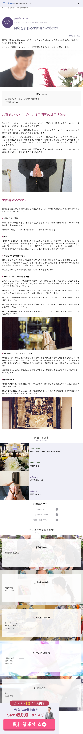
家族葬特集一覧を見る (12, 553)
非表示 (44, 94)
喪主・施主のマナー (12, 623)
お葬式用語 (9, 661)
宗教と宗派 (9, 663)
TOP (3, 8)
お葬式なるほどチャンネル (22, 3)
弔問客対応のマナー (13, 102)
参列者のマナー (10, 625)
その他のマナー (10, 628)
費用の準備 (9, 588)
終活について (9, 590)
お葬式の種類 (9, 658)
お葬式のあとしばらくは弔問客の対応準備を (23, 99)
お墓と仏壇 (9, 696)
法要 (6, 693)
